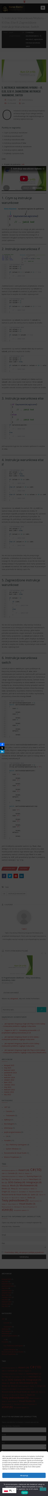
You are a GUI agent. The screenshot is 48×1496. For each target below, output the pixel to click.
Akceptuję (24, 1475)
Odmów (24, 1482)
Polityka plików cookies (23, 1493)
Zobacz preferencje (24, 1488)
